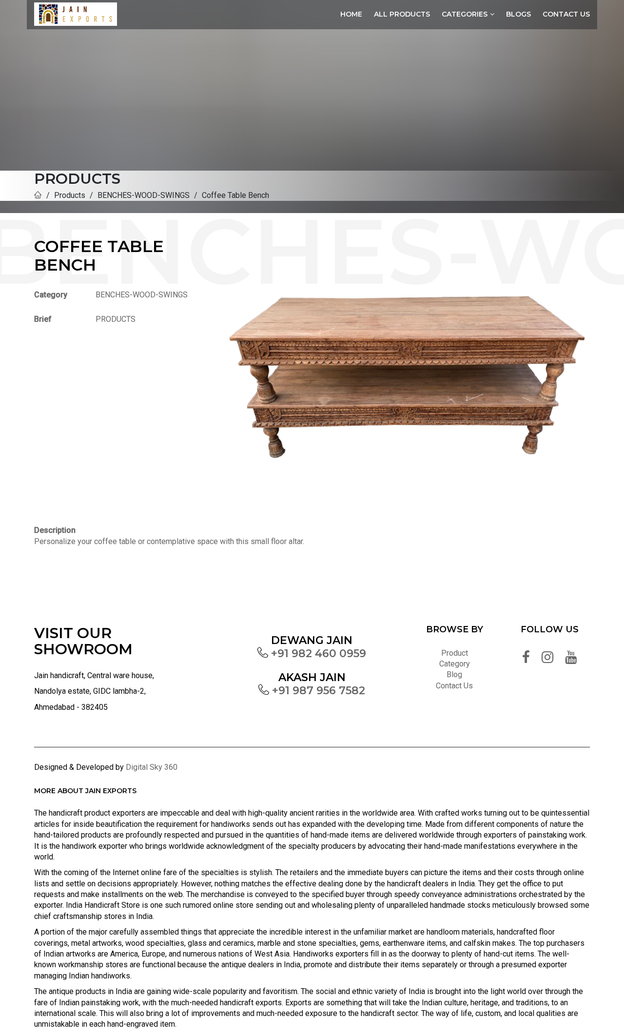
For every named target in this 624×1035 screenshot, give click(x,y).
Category (454, 663)
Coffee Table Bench (235, 195)
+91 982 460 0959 (318, 653)
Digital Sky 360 (151, 767)
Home (351, 14)
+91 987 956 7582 (318, 690)
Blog (454, 674)
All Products (402, 14)
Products (69, 195)
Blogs (518, 14)
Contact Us (566, 14)
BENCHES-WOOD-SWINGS (144, 195)
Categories (465, 14)
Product (454, 653)
